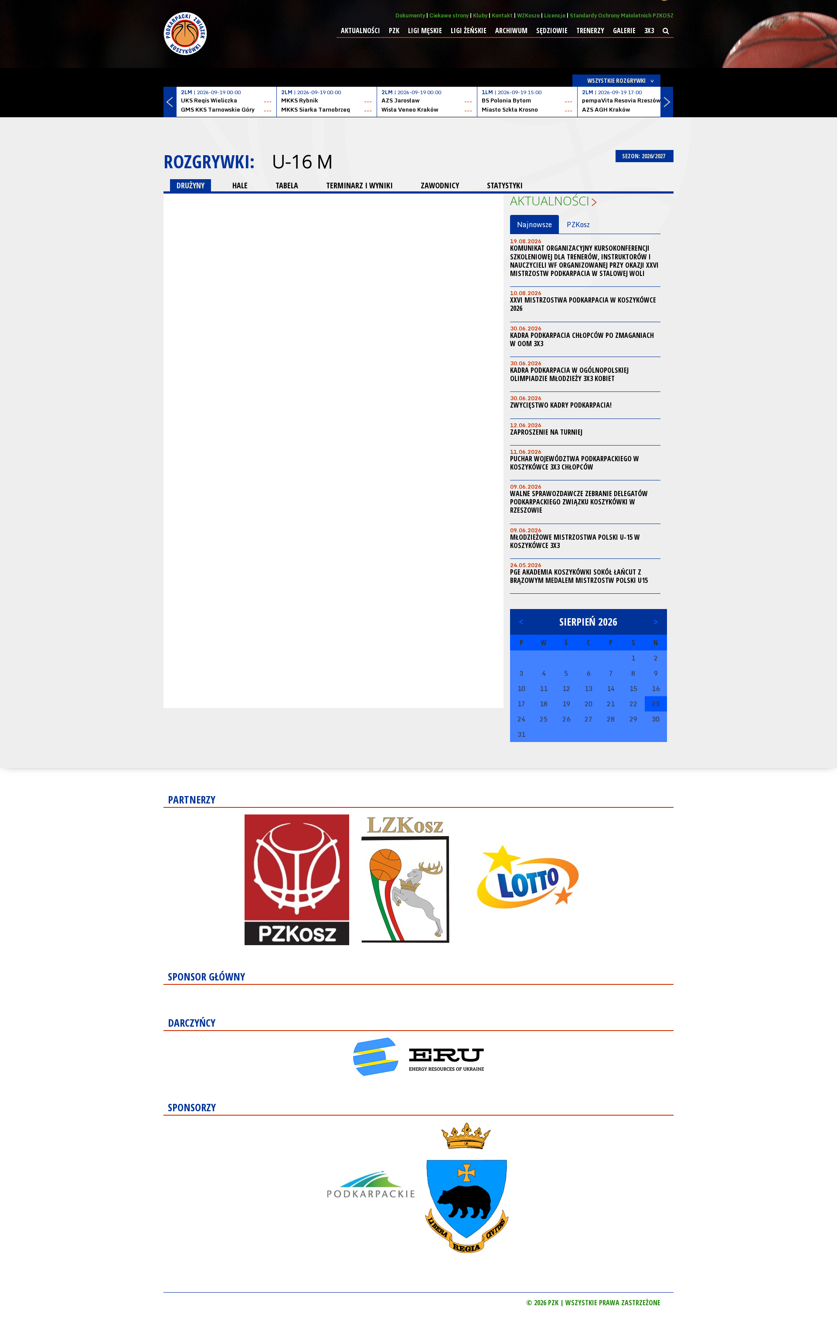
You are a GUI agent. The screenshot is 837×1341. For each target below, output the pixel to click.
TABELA (287, 185)
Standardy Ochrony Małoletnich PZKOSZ (622, 15)
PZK (394, 30)
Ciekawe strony (449, 15)
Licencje (554, 15)
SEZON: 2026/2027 (644, 156)
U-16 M (302, 161)
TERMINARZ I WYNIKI (359, 185)
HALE (240, 185)
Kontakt (502, 15)
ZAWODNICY (440, 185)
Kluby (480, 15)
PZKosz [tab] (578, 224)
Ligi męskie (425, 30)
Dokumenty (410, 15)
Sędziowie (552, 30)
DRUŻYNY (190, 185)
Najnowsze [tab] (534, 224)
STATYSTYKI (505, 185)
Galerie (624, 30)
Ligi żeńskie (469, 30)
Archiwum (511, 30)
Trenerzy (590, 30)
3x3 (649, 30)
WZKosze (528, 15)
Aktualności (360, 30)
